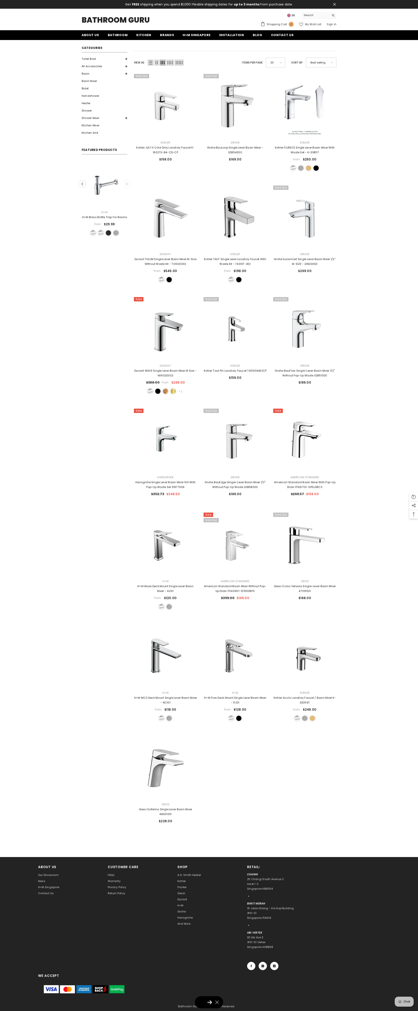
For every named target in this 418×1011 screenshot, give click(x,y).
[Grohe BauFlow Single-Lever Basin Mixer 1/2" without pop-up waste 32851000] (304, 328)
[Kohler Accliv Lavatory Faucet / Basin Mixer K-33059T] (304, 655)
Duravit (165, 254)
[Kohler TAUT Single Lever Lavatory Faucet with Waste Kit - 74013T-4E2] (235, 217)
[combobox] (316, 15)
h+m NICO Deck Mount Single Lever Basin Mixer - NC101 (165, 700)
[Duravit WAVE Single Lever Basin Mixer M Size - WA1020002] (165, 328)
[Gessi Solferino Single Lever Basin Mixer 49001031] (165, 767)
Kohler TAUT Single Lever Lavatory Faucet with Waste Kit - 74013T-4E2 (235, 261)
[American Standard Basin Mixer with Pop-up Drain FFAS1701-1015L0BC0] (304, 440)
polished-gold (173, 391)
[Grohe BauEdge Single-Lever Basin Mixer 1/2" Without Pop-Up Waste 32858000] (235, 440)
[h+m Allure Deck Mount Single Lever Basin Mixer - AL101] (165, 544)
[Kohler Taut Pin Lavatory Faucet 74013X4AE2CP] (235, 328)
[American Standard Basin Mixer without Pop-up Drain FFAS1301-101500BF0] (235, 544)
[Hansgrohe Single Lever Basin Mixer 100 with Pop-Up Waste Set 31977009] (165, 440)
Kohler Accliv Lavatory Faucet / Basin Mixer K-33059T (305, 700)
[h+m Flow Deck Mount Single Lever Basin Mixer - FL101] (235, 655)
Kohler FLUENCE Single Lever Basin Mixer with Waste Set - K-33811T (305, 150)
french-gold (308, 168)
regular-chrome (93, 233)
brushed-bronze (165, 391)
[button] (104, 59)
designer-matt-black (108, 233)
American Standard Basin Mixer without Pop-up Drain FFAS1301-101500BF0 (235, 588)
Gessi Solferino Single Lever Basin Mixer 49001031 (165, 811)
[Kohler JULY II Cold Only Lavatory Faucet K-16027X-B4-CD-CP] (165, 105)
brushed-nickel (301, 168)
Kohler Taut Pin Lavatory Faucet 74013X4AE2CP (235, 371)
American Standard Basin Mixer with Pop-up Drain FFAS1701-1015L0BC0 (304, 484)
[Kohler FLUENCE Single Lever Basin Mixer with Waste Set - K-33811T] (304, 105)
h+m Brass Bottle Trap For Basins (104, 217)
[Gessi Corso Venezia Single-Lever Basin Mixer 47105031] (304, 544)
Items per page (252, 62)
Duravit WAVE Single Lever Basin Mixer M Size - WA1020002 (165, 373)
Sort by (297, 62)
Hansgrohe (165, 477)
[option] (104, 199)
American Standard (304, 477)
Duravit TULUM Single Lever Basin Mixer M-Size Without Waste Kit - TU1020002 (165, 261)
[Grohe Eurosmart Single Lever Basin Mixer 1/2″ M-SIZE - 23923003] (304, 217)
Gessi (305, 581)
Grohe (235, 142)
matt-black (239, 718)
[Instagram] (263, 966)
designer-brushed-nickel (116, 233)
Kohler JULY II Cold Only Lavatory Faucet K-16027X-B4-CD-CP (165, 150)
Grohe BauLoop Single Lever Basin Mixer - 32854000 (235, 150)
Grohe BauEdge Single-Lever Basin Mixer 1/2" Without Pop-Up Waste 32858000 (235, 484)
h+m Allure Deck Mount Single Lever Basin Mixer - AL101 (165, 588)
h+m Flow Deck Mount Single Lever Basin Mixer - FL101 (235, 700)
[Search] (319, 15)
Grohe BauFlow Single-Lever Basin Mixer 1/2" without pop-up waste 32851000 (305, 373)
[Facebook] (251, 966)
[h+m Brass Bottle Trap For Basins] (104, 184)
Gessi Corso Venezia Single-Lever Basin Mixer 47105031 (305, 588)
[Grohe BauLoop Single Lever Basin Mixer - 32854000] (235, 105)
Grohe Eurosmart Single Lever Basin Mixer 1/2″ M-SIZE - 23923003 (305, 261)
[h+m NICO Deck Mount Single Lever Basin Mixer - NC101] (165, 655)
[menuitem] (104, 59)
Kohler (165, 142)
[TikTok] (274, 966)
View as (139, 62)
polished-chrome (161, 279)
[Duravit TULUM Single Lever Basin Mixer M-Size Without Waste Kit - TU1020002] (165, 217)
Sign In (331, 24)
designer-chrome (101, 233)
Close (334, 4)
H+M (104, 212)
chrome (293, 168)
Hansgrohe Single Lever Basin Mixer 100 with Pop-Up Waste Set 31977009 (165, 484)
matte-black (316, 168)
